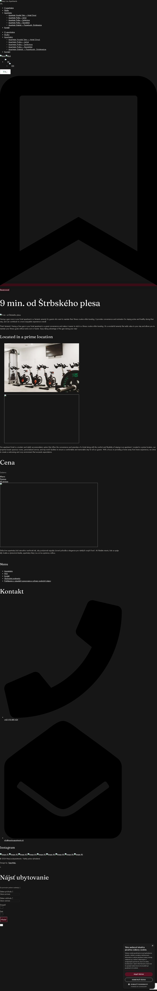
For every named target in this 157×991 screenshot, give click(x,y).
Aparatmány (8, 571)
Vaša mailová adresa (15, 967)
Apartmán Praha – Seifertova (19, 20)
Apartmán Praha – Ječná (17, 18)
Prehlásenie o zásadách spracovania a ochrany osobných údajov (27, 581)
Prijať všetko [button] (139, 974)
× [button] (152, 946)
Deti (1, 911)
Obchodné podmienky (12, 578)
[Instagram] (0, 557)
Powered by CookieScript (139, 986)
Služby (6, 10)
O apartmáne (9, 8)
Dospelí (3, 905)
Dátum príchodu (6, 891)
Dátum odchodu (6, 898)
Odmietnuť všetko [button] (139, 980)
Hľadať (4, 919)
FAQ (6, 573)
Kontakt (7, 27)
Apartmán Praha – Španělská (19, 22)
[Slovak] (4, 72)
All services (4, 481)
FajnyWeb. (12, 863)
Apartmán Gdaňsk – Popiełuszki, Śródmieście (25, 25)
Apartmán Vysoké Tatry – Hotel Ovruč (22, 15)
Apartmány (8, 13)
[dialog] (139, 966)
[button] (139, 984)
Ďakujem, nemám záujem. (45, 986)
